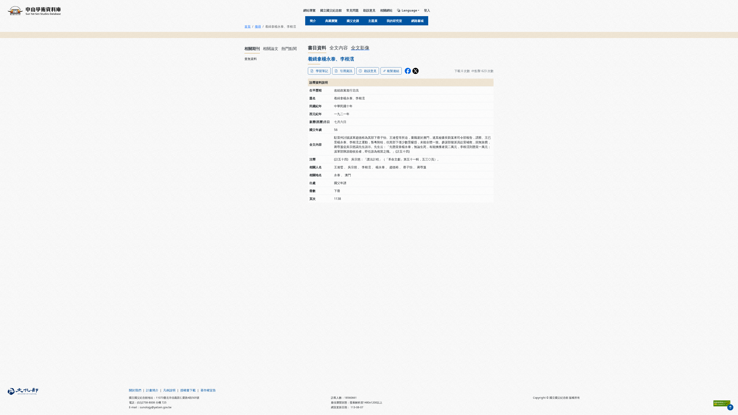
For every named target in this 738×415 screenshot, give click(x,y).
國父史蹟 (353, 21)
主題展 (372, 21)
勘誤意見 (369, 10)
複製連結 (393, 71)
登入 (427, 10)
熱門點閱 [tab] (289, 48)
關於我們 (135, 390)
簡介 (313, 21)
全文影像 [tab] (360, 47)
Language (409, 10)
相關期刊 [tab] (252, 48)
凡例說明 (169, 390)
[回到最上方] (730, 407)
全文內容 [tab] (338, 47)
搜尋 (258, 26)
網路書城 (417, 21)
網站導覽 (309, 10)
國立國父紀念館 (331, 10)
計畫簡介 (152, 390)
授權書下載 (188, 390)
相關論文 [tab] (270, 48)
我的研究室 (394, 21)
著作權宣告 (208, 390)
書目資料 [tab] (317, 47)
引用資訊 (346, 71)
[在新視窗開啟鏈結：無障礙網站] (721, 403)
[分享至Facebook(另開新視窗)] (408, 71)
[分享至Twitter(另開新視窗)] (415, 71)
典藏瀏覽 (331, 21)
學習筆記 (322, 71)
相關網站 (386, 10)
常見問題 (352, 10)
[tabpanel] (273, 58)
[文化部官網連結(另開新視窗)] (66, 398)
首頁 (247, 26)
